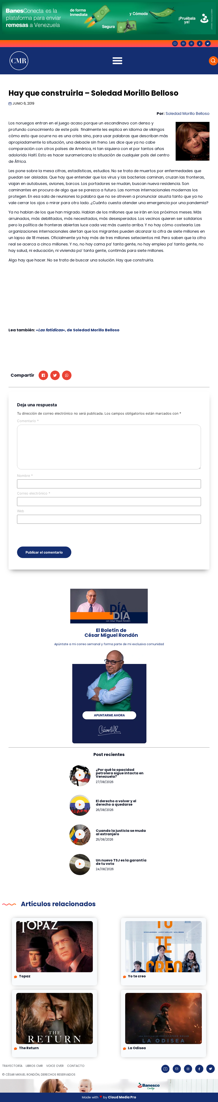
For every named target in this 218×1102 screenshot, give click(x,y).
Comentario (28, 421)
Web (20, 511)
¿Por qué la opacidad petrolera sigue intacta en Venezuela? (119, 773)
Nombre (25, 475)
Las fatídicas (50, 330)
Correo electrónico (33, 493)
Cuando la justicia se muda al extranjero (121, 832)
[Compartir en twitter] (55, 375)
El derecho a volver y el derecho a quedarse (116, 803)
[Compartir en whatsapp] (67, 375)
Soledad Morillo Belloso (187, 113)
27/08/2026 (104, 782)
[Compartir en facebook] (43, 375)
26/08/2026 (104, 810)
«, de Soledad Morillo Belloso (91, 330)
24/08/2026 (105, 869)
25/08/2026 (104, 839)
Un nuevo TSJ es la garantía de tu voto (121, 862)
